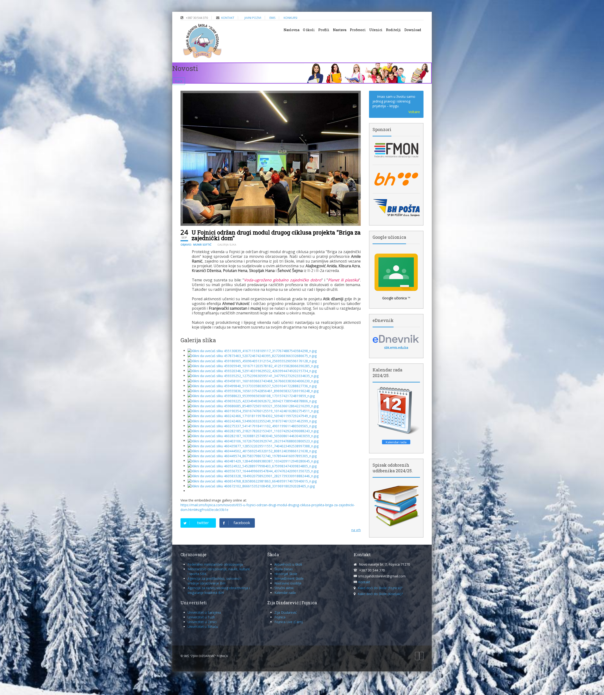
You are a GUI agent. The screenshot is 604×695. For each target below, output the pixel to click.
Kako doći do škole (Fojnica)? (380, 588)
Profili (323, 30)
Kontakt (364, 582)
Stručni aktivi (284, 588)
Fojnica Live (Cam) (288, 622)
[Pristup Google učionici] (396, 272)
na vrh (356, 530)
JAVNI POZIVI (252, 18)
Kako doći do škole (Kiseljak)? (380, 594)
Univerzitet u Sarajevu (204, 612)
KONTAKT (227, 18)
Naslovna (291, 30)
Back (178, 81)
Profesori (358, 30)
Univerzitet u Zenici (202, 622)
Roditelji (393, 30)
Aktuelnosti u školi (288, 564)
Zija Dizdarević (285, 612)
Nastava (339, 30)
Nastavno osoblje (288, 583)
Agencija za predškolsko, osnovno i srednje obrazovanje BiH (214, 580)
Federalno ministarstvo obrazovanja (215, 564)
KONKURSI (290, 18)
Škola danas (283, 569)
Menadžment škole (289, 578)
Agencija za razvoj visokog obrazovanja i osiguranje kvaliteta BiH (219, 590)
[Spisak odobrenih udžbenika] (396, 505)
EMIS (272, 18)
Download (412, 30)
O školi (309, 30)
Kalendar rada (285, 592)
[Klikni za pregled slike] (270, 158)
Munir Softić (202, 244)
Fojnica (279, 617)
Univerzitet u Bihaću (203, 626)
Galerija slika (226, 244)
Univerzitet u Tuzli (201, 617)
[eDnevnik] (396, 338)
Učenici (375, 30)
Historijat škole (285, 574)
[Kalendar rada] (396, 410)
